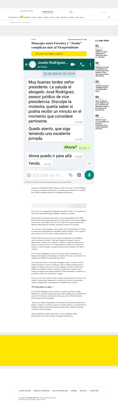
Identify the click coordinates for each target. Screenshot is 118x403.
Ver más (102, 52)
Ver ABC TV (52, 12)
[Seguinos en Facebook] (89, 12)
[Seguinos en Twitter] (92, 12)
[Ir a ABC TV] (91, 17)
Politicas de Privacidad (60, 390)
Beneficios (83, 390)
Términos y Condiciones (41, 390)
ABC (13, 12)
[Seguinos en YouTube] (95, 12)
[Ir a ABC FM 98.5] (103, 17)
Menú (108, 12)
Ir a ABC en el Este (25, 13)
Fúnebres (74, 390)
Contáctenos (94, 390)
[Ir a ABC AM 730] (96, 17)
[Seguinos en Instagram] (98, 12)
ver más (70, 12)
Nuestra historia (25, 390)
